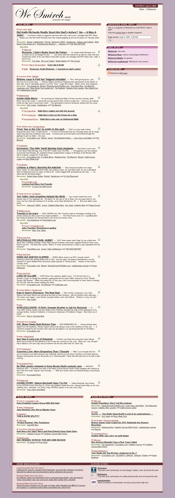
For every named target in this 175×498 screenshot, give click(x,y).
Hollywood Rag (107, 427)
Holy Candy (31, 105)
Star (20, 305)
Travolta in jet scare (27, 213)
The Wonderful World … (63, 138)
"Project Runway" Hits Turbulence (33, 422)
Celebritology (38, 42)
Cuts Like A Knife (56, 65)
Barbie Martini (61, 61)
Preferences (151, 9)
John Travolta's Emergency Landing (39, 228)
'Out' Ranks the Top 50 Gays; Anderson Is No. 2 (114, 453)
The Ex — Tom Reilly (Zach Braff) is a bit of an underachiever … (122, 414)
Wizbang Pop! (60, 157)
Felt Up (47, 42)
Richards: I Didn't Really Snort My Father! (44, 52)
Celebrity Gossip (33, 434)
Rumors (98, 429)
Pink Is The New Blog (37, 65)
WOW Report (24, 96)
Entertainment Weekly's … (47, 44)
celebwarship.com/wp (28, 90)
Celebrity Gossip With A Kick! (55, 434)
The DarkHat (60, 88)
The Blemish (89, 86)
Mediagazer (102, 474)
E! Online (32, 322)
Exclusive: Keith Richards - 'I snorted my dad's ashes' (55, 69)
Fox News (36, 61)
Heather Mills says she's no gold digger (110, 436)
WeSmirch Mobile (115, 58)
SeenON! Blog (32, 425)
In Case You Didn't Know (42, 187)
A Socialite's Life (33, 138)
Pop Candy (43, 442)
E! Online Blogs (47, 157)
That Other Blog (77, 86)
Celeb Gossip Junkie (128, 408)
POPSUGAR (28, 337)
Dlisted (29, 42)
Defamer (62, 44)
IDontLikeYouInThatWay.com (57, 86)
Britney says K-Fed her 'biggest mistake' (41, 79)
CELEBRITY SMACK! (124, 455)
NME (26, 69)
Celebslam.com (23, 88)
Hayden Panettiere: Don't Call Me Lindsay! (111, 403)
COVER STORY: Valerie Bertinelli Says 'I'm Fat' (42, 383)
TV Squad (31, 442)
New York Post (24, 238)
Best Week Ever (91, 88)
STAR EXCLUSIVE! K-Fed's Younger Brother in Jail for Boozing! (52, 307)
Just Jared (69, 205)
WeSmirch (112, 51)
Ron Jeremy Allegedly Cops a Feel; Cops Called (114, 442)
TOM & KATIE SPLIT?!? (28, 416)
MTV (30, 29)
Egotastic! (32, 115)
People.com (37, 290)
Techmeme (102, 468)
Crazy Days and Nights (83, 138)
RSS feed (123, 73)
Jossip (50, 138)
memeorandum (103, 480)
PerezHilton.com (49, 220)
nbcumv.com (24, 438)
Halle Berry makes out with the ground (56, 111)
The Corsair (75, 61)
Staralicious (71, 42)
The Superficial (33, 86)
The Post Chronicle (35, 429)
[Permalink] (17, 30)
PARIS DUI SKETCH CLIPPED (33, 257)
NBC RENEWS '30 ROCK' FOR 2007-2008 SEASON (41, 440)
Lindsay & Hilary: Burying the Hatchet (39, 167)
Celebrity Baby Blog (56, 205)
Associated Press (31, 119)
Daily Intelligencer (54, 249)
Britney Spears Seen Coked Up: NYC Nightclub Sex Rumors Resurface (120, 423)
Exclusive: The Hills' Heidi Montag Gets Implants (45, 148)
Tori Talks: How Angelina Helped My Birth (41, 196)
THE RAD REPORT (77, 44)
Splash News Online (35, 176)
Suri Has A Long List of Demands (35, 339)
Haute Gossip (94, 205)
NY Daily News (39, 127)
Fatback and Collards (85, 42)
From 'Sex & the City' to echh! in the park (41, 129)
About (141, 9)
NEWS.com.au (24, 211)
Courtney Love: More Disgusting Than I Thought (43, 351)
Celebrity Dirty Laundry (75, 88)
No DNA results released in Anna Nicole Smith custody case (49, 366)
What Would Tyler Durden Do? (42, 88)
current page (120, 33)
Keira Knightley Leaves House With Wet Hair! (38, 403)
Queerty (145, 455)
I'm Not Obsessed (71, 176)
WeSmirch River (115, 55)
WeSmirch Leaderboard (118, 62)
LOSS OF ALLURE (26, 276)
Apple (95, 412)
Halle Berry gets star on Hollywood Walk (59, 119)
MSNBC (35, 76)
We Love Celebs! (48, 61)
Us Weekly (23, 146)
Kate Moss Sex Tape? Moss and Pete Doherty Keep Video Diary (47, 431)
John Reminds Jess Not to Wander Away (36, 410)
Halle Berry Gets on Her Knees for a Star (57, 115)
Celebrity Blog (79, 205)
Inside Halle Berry (27, 98)
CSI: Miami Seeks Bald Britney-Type (36, 324)
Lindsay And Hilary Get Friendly (37, 184)
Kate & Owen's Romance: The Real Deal (38, 292)
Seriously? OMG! (58, 42)
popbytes (22, 414)
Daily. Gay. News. (39, 230)
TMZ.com (27, 50)
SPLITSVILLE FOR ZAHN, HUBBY (35, 240)
